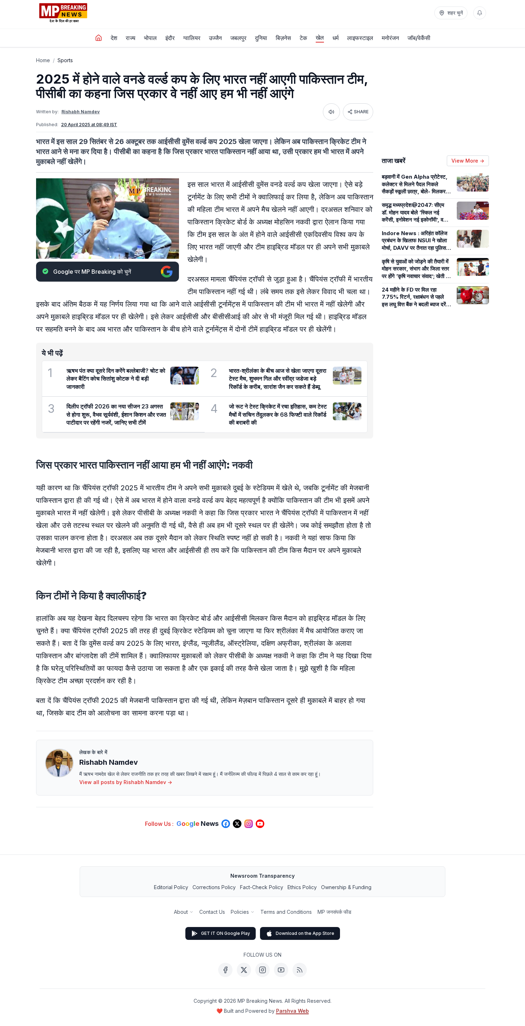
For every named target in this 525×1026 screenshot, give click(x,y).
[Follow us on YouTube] (260, 823)
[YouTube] (281, 970)
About (181, 912)
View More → (467, 161)
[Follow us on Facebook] (225, 823)
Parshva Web (292, 1011)
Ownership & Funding (346, 887)
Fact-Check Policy (261, 887)
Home (43, 60)
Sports (65, 60)
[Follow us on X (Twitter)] (237, 823)
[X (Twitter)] (244, 970)
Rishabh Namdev (80, 111)
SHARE (361, 111)
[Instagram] (262, 970)
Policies (240, 912)
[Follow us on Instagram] (248, 823)
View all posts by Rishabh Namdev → (125, 782)
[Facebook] (225, 970)
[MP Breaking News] (63, 13)
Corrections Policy (214, 887)
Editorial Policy (171, 887)
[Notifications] (479, 12)
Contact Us (212, 912)
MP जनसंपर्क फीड (334, 912)
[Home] (98, 37)
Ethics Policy (302, 887)
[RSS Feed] (299, 970)
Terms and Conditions (286, 912)
